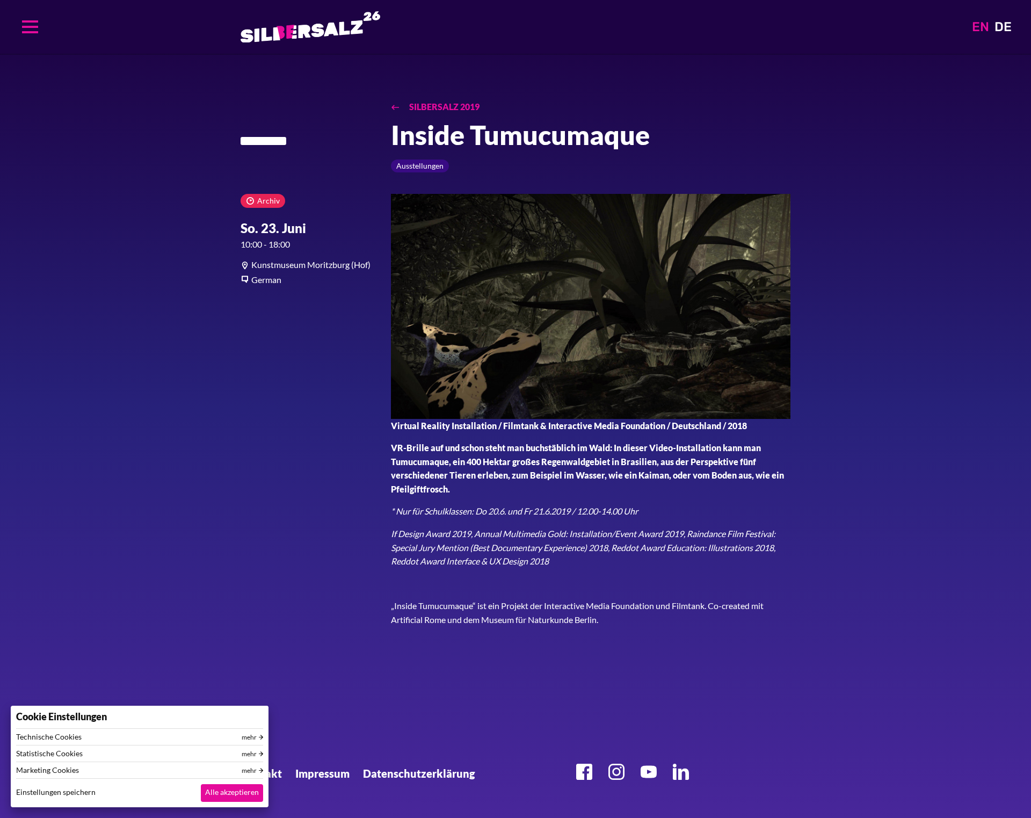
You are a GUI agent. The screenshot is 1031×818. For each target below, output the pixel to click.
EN (980, 26)
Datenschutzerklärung (419, 773)
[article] (308, 265)
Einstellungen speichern (56, 792)
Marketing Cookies (47, 770)
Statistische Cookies (49, 753)
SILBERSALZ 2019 (444, 107)
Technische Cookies (49, 737)
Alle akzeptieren (232, 792)
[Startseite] (310, 27)
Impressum (322, 773)
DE (1003, 26)
